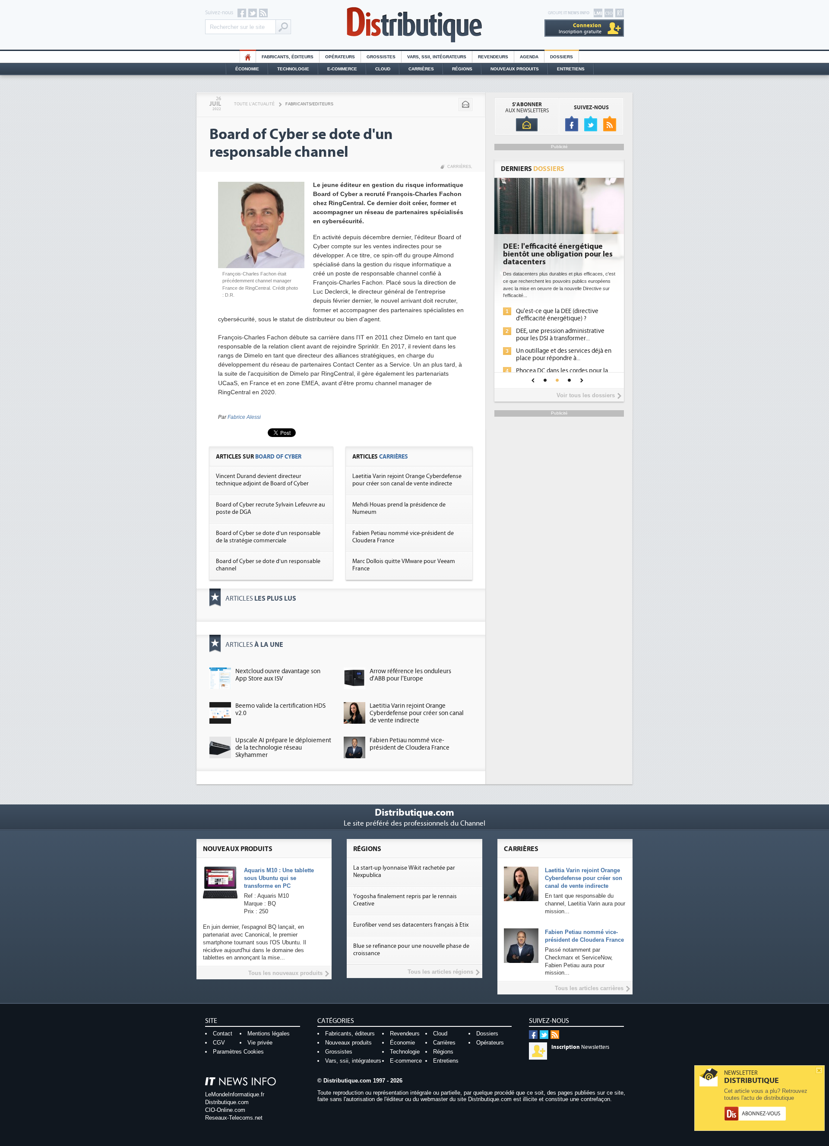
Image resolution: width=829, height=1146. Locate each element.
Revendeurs (493, 56)
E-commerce (342, 68)
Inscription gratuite (580, 28)
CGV (219, 1042)
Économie (247, 68)
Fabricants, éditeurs (287, 56)
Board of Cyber (278, 456)
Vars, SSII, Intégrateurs (436, 56)
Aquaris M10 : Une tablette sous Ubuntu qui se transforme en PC (279, 878)
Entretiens (571, 68)
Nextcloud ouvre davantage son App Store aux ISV (277, 675)
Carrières (421, 68)
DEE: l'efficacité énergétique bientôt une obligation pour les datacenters (558, 254)
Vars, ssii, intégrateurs (353, 1060)
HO (248, 57)
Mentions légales (268, 1033)
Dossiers (561, 56)
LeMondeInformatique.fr (234, 1094)
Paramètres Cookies (238, 1051)
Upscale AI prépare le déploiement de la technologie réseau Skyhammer (283, 748)
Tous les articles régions (440, 972)
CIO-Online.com (225, 1110)
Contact (222, 1033)
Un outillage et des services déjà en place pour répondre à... (563, 354)
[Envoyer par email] (465, 104)
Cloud (382, 68)
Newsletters (580, 1047)
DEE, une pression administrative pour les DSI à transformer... (560, 334)
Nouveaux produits (348, 1042)
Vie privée (259, 1042)
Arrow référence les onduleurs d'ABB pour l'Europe (410, 675)
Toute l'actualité (254, 104)
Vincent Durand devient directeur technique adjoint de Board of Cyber (262, 480)
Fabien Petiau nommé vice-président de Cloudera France (409, 744)
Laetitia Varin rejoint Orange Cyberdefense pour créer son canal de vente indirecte (407, 480)
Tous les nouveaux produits (285, 973)
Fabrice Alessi (244, 417)
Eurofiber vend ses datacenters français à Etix (410, 924)
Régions (462, 68)
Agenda (529, 56)
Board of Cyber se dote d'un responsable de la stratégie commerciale (268, 537)
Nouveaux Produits (514, 68)
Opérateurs (340, 56)
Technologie (293, 68)
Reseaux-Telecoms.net (234, 1117)
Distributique (414, 24)
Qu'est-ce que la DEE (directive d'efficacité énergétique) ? (557, 314)
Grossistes (381, 56)
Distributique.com (227, 1102)
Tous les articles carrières (589, 988)
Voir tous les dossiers (586, 395)
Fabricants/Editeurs (309, 104)
